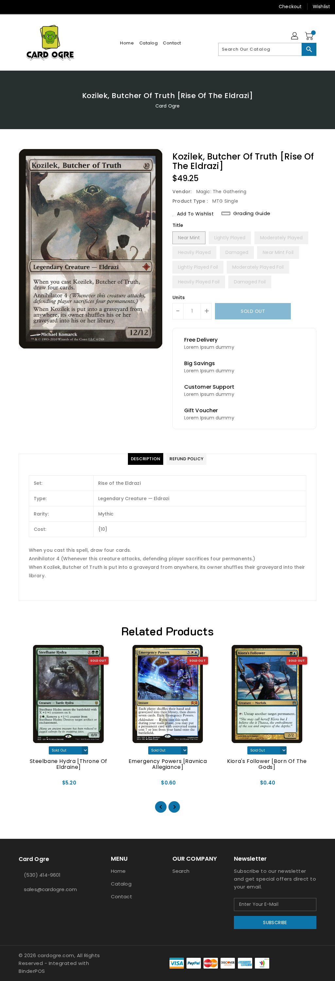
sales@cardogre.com (50, 889)
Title (178, 225)
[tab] (145, 459)
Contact (121, 896)
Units (178, 297)
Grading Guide (252, 213)
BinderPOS (32, 971)
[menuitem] (127, 43)
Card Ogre (167, 106)
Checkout (290, 6)
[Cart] (309, 36)
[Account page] (295, 36)
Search (181, 871)
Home (118, 871)
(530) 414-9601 (42, 874)
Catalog (121, 883)
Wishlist (321, 6)
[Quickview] (31, 784)
